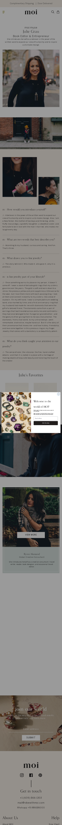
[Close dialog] (58, 394)
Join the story (45, 423)
